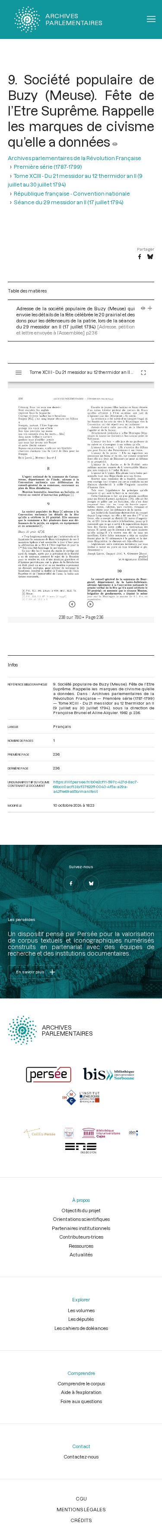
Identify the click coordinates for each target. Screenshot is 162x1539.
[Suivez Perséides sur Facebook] (71, 883)
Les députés (81, 1319)
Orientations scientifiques (81, 1219)
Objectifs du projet (81, 1210)
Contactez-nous (81, 1456)
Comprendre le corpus (81, 1383)
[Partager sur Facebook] (139, 257)
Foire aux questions (81, 1401)
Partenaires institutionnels (81, 1228)
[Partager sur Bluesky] (150, 257)
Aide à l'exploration (81, 1392)
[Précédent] (72, 604)
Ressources (81, 1246)
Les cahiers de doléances (81, 1328)
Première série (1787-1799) (48, 167)
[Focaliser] (150, 308)
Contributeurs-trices (81, 1237)
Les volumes (81, 1310)
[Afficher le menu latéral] (19, 373)
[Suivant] (90, 604)
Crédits (81, 1520)
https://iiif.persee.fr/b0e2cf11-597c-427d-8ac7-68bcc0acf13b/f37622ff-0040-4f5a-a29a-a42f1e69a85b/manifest (95, 786)
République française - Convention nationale (72, 193)
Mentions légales (81, 1509)
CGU (81, 1498)
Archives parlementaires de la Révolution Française (74, 158)
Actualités (81, 1254)
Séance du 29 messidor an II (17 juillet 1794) (69, 202)
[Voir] (115, 141)
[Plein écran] (143, 373)
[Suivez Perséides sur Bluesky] (91, 883)
